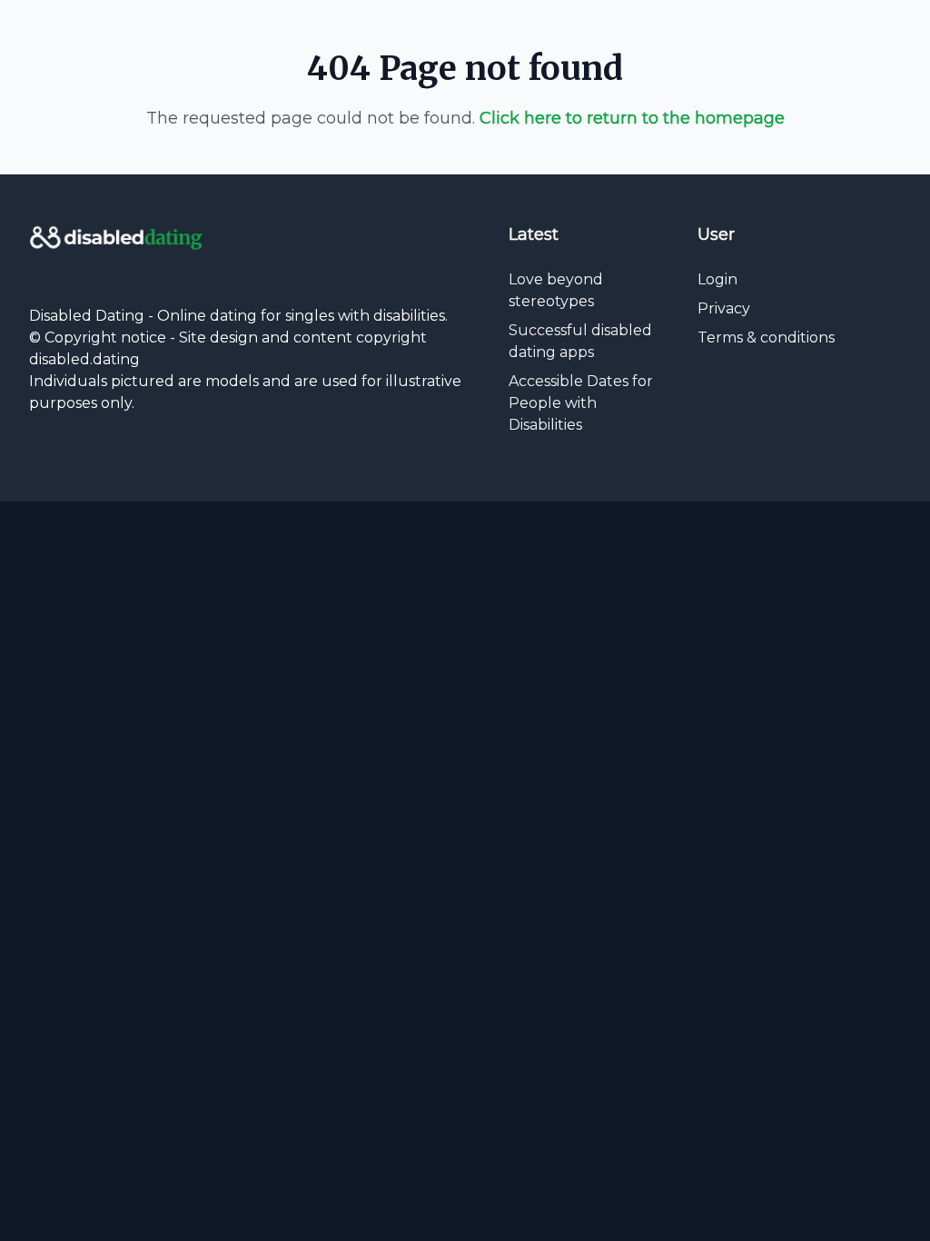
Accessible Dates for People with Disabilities (581, 402)
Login (717, 279)
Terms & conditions (766, 337)
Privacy (724, 308)
